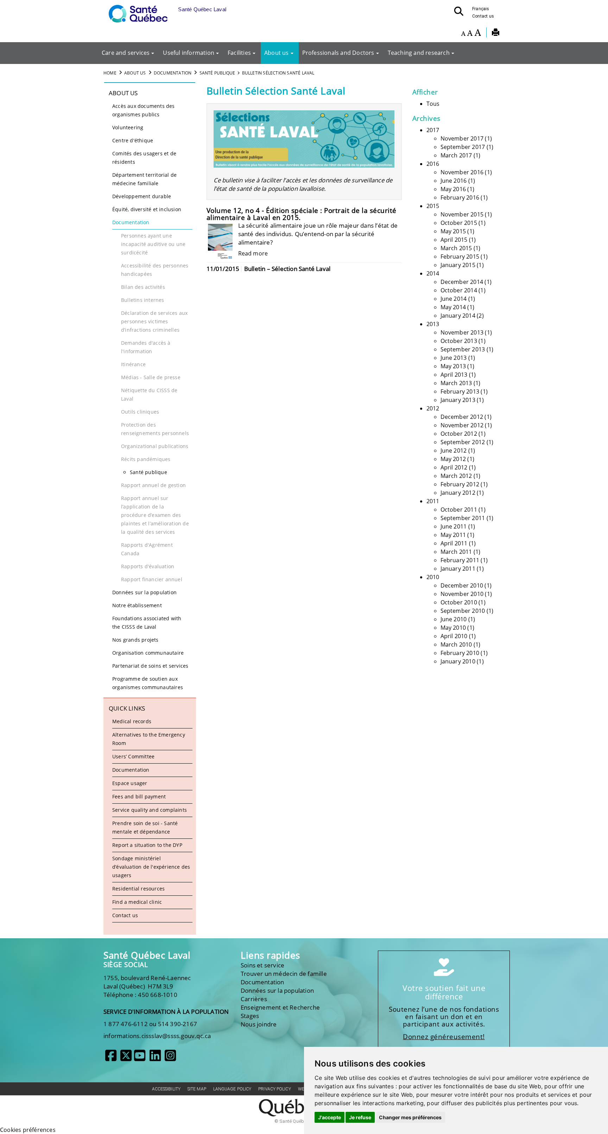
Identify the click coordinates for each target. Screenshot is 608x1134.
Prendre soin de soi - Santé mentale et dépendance (145, 827)
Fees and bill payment (139, 796)
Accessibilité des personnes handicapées (154, 269)
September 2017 (463, 147)
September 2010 (463, 611)
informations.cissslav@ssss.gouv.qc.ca (157, 1036)
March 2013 (456, 383)
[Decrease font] (463, 33)
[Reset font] (470, 33)
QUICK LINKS (127, 708)
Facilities (239, 53)
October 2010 (459, 602)
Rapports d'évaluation (147, 566)
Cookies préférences (28, 1130)
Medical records (131, 721)
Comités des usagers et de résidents (144, 157)
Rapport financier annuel (151, 579)
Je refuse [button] (360, 1117)
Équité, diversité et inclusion (146, 209)
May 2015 (453, 231)
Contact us (483, 16)
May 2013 (453, 366)
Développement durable (141, 196)
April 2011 (454, 543)
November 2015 (462, 214)
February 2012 (460, 484)
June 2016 (454, 180)
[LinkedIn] (155, 1058)
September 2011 (463, 518)
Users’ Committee (133, 756)
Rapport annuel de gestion (153, 485)
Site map (197, 1089)
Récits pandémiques (146, 459)
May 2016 (453, 189)
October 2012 (459, 434)
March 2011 (456, 552)
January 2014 (458, 315)
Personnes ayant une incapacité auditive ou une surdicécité (153, 244)
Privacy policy (274, 1089)
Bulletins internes (142, 300)
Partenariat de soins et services (150, 665)
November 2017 (462, 138)
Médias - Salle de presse (150, 377)
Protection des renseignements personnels (155, 428)
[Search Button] (461, 13)
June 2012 (454, 450)
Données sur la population (144, 592)
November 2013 (462, 332)
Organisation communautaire (148, 652)
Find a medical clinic (137, 902)
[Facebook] (110, 1058)
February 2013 (460, 391)
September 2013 (463, 349)
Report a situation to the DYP (147, 845)
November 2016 (462, 172)
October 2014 (459, 290)
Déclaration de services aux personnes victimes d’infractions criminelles (154, 321)
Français (480, 8)
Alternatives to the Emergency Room (148, 738)
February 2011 (460, 560)
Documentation (173, 73)
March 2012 (456, 476)
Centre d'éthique (132, 140)
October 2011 (459, 509)
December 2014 (462, 282)
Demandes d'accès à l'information (146, 347)
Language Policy (232, 1089)
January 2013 (458, 400)
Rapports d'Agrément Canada (147, 549)
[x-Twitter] (126, 1058)
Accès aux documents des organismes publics (143, 110)
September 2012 (463, 442)
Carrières (254, 999)
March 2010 (456, 644)
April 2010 (454, 636)
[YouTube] (139, 1058)
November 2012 (462, 425)
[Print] (495, 33)
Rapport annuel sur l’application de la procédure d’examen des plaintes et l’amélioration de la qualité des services (155, 515)
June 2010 (454, 619)
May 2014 (453, 307)
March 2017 (456, 155)
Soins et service (262, 965)
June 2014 (454, 299)
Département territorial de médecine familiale (144, 179)
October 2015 (459, 223)
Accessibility (166, 1089)
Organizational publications (154, 446)
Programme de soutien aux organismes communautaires (147, 683)
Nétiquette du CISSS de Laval (149, 394)
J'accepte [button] (329, 1117)
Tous (433, 104)
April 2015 (454, 240)
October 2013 (459, 341)
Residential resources (138, 888)
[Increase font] (477, 33)
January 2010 (458, 661)
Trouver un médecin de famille (284, 974)
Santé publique (217, 73)
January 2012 (458, 493)
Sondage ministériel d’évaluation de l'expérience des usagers (151, 867)
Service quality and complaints (149, 809)
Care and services (126, 53)
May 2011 (453, 535)
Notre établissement (137, 605)
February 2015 (460, 256)
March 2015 (456, 248)
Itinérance (133, 364)
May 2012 (453, 459)
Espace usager (129, 783)
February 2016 (460, 197)
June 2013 (454, 358)
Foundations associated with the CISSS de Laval (146, 622)
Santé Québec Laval (146, 955)
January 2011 (458, 568)
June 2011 (454, 526)
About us (276, 53)
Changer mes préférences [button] (410, 1117)
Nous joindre (259, 1024)
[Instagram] (170, 1058)
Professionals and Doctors (338, 53)
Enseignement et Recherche (280, 1007)
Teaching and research (419, 53)
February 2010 (460, 653)
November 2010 (462, 594)
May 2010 (453, 627)
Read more (253, 253)
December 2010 (462, 585)
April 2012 (454, 467)
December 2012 (462, 417)
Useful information (188, 53)
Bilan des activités (143, 287)
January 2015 (458, 265)
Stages (250, 1016)
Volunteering (127, 127)
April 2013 (454, 374)
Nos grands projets (135, 639)
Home (109, 73)
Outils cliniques (140, 411)
